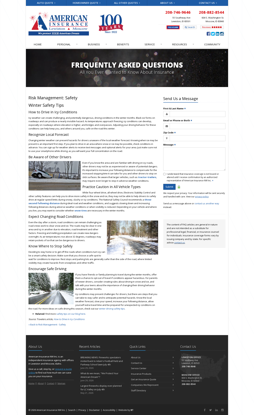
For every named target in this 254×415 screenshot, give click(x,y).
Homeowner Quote (86, 2)
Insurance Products (141, 373)
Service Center (138, 368)
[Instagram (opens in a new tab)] (222, 34)
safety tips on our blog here (70, 313)
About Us (166, 2)
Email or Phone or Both (177, 120)
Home (38, 44)
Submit (169, 186)
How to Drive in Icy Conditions (69, 319)
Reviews (206, 27)
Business (97, 44)
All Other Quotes (126, 2)
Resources (183, 44)
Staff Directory (138, 390)
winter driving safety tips (112, 308)
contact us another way (207, 203)
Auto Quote (45, 2)
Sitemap (61, 383)
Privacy (82, 410)
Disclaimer (94, 410)
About (41, 383)
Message (169, 144)
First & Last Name (174, 108)
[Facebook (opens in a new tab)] (208, 34)
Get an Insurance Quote (143, 379)
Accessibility (109, 410)
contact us (179, 242)
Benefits (123, 44)
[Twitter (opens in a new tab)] (213, 34)
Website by (125, 410)
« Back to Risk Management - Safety (47, 324)
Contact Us (207, 2)
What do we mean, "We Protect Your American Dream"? (99, 377)
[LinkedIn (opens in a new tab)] (217, 34)
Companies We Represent (144, 384)
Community (212, 44)
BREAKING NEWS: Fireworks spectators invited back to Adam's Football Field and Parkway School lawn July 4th (102, 363)
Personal (67, 44)
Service (153, 44)
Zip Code (169, 132)
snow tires (80, 210)
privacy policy (202, 196)
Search (191, 27)
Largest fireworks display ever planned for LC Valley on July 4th (101, 389)
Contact (50, 383)
